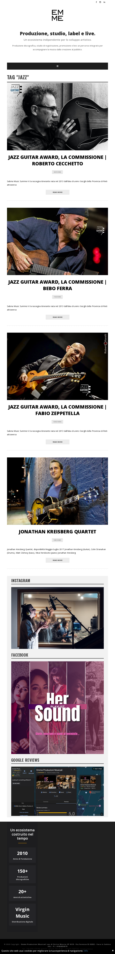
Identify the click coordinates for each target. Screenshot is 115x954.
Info (86, 950)
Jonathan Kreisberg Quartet (57, 531)
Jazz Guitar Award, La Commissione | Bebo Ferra (57, 285)
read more (57, 192)
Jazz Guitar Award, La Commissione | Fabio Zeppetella (57, 410)
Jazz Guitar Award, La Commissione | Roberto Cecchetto (57, 160)
